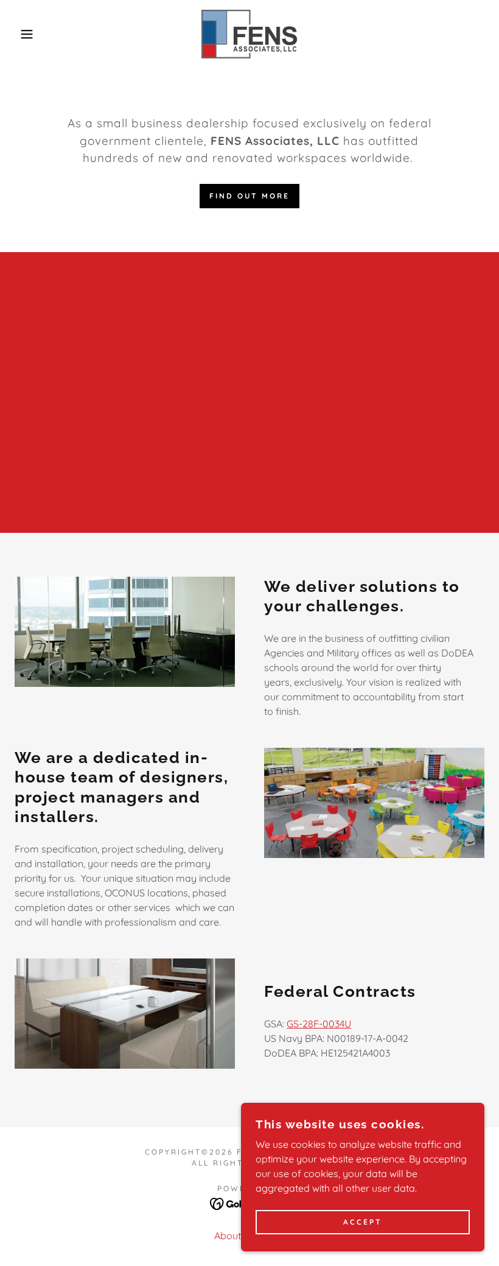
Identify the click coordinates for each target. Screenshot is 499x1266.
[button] (25, 34)
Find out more (249, 195)
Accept (362, 1222)
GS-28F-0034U (319, 1024)
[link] (249, 34)
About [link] (227, 1235)
